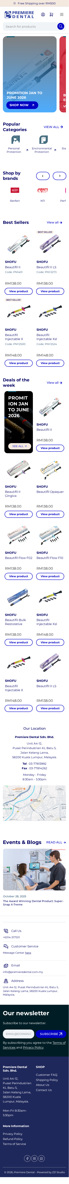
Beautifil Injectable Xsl (47, 337)
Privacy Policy (33, 1047)
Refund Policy (13, 1139)
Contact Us (44, 1090)
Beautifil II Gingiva (12, 494)
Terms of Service (14, 1144)
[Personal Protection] (15, 139)
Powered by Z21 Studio (51, 1172)
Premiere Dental (24, 1172)
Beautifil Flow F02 (18, 558)
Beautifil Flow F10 (50, 558)
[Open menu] (62, 14)
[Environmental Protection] (43, 139)
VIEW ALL (51, 127)
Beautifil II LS (46, 267)
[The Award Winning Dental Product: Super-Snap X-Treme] (34, 869)
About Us (42, 1085)
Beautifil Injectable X (14, 337)
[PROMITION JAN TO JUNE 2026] (42, 190)
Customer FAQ (46, 1075)
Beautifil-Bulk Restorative (15, 622)
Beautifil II (12, 267)
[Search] (61, 26)
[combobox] (34, 26)
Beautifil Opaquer (50, 492)
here (28, 952)
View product (18, 291)
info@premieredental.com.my (23, 972)
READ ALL (54, 842)
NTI (43, 201)
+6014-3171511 (11, 937)
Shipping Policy (47, 1080)
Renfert (15, 201)
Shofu (10, 262)
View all (52, 222)
